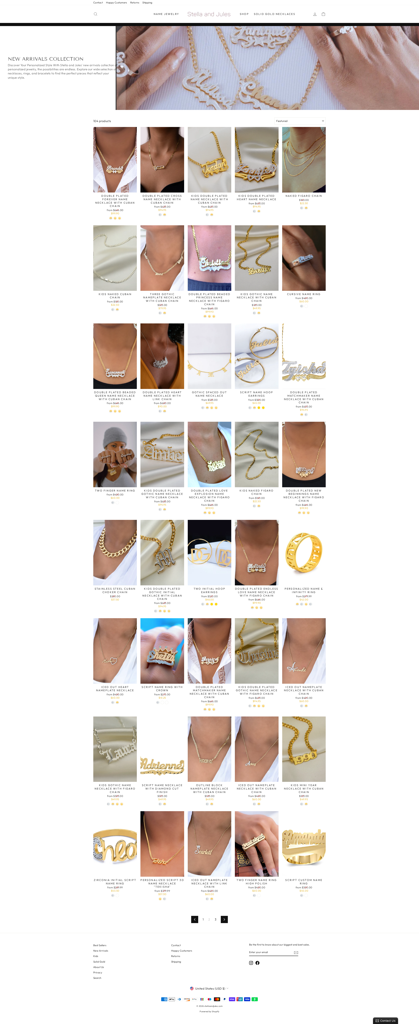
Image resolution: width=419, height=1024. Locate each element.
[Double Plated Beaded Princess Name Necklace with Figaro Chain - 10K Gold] (213, 316)
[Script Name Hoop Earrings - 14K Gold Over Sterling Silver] (254, 407)
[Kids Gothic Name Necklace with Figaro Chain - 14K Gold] (121, 804)
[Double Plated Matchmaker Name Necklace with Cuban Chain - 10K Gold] (209, 709)
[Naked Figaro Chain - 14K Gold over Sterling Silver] (306, 208)
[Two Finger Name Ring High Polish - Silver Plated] (254, 895)
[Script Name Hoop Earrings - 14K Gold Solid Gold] (263, 407)
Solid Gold (99, 961)
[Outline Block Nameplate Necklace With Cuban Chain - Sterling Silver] (207, 804)
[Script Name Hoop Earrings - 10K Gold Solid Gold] (258, 407)
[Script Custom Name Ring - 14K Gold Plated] (306, 895)
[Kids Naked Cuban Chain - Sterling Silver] (112, 309)
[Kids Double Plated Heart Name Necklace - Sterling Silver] (254, 211)
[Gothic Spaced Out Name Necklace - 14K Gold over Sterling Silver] (207, 407)
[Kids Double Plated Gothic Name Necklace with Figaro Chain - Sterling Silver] (250, 705)
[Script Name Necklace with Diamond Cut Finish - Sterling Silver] (160, 804)
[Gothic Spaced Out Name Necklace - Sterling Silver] (202, 407)
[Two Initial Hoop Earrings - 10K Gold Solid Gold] (211, 604)
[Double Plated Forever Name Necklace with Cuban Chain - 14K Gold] (119, 218)
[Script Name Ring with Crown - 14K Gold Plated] (166, 702)
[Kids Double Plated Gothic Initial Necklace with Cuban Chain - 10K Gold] (164, 611)
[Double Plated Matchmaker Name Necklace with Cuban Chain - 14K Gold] (213, 709)
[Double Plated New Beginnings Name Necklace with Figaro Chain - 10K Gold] (303, 512)
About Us (98, 967)
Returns (134, 2)
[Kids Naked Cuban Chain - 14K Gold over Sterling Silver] (117, 309)
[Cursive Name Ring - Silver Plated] (301, 306)
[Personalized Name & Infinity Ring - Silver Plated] (310, 604)
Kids (95, 956)
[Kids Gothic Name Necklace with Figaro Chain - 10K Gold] (117, 804)
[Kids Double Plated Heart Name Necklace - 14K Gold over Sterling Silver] (258, 211)
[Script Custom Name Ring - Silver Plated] (301, 895)
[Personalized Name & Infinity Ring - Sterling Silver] (301, 604)
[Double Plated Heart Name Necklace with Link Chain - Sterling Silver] (160, 411)
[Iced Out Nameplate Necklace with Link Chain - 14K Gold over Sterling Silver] (211, 898)
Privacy (97, 972)
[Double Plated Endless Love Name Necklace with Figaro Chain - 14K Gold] (261, 607)
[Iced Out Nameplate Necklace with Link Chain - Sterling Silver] (207, 898)
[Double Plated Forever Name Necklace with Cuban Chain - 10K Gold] (115, 218)
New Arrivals (100, 950)
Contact (98, 2)
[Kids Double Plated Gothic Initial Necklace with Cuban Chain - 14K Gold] (169, 611)
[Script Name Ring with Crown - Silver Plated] (157, 702)
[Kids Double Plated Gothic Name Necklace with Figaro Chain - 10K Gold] (258, 705)
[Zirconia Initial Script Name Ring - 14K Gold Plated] (117, 895)
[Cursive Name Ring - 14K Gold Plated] (306, 306)
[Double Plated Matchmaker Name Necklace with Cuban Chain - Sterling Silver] (306, 414)
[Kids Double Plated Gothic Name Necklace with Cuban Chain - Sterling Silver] (160, 509)
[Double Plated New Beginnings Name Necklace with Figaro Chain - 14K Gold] (308, 512)
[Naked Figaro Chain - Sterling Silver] (301, 208)
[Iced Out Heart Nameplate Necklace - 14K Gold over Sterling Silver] (117, 702)
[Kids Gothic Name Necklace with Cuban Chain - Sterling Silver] (254, 313)
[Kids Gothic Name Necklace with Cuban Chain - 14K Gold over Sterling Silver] (258, 313)
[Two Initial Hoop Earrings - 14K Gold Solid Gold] (216, 604)
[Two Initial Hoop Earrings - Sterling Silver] (202, 604)
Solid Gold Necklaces (274, 14)
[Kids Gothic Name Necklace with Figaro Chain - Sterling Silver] (108, 804)
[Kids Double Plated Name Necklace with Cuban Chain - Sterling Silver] (207, 214)
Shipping (147, 2)
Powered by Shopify (209, 1011)
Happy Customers (116, 2)
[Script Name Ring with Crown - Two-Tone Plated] (162, 702)
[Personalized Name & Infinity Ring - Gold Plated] (306, 604)
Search (97, 977)
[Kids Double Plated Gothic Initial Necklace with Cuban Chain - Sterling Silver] (155, 611)
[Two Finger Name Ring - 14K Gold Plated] (117, 502)
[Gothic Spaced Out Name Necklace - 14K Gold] (216, 407)
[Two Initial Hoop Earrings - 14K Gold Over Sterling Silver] (207, 604)
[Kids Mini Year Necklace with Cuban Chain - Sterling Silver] (301, 804)
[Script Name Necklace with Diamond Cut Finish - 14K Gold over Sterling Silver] (164, 804)
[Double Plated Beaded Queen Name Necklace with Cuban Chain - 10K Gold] (115, 411)
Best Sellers (99, 945)
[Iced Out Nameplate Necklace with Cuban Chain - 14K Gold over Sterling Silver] (306, 705)
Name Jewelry (166, 14)
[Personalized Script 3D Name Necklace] (160, 898)
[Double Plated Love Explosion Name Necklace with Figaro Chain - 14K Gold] (213, 512)
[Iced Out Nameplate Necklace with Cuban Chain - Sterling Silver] (301, 705)
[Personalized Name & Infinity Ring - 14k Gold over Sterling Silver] (297, 604)
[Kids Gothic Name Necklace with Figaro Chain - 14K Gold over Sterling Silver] (112, 804)
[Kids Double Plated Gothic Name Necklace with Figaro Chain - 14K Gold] (263, 705)
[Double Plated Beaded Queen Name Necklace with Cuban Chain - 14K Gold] (119, 411)
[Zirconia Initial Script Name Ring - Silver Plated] (112, 895)
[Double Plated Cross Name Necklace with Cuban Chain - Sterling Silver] (160, 214)
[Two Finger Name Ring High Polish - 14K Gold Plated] (258, 895)
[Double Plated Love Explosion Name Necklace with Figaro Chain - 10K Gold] (209, 512)
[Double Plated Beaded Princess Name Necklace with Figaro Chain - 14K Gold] (209, 316)
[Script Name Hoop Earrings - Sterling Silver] (250, 407)
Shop (244, 14)
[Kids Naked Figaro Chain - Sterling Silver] (254, 506)
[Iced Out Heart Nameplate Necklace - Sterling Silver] (112, 702)
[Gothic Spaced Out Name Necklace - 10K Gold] (211, 407)
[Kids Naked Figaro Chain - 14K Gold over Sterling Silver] (258, 506)
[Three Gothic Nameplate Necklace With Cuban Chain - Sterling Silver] (160, 313)
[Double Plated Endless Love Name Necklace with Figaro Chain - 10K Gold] (256, 607)
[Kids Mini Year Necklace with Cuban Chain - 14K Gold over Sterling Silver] (306, 804)
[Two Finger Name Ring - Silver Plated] (112, 502)
